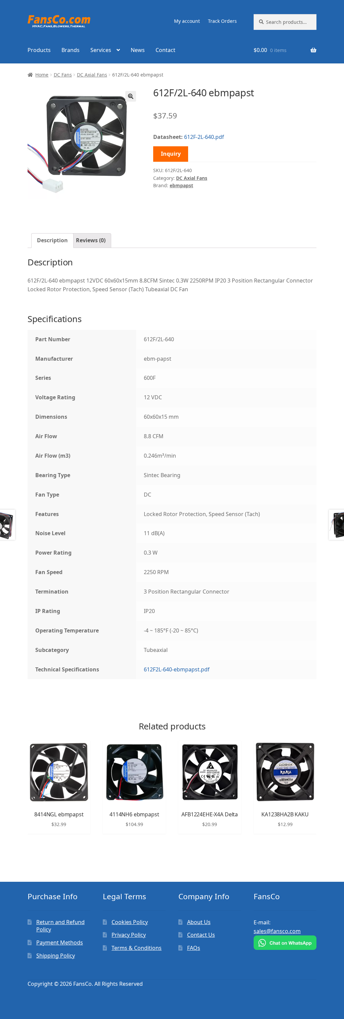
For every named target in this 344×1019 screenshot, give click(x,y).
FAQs (193, 948)
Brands (70, 50)
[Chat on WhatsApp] (285, 942)
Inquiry (171, 153)
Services (100, 50)
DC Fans (63, 74)
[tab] (52, 240)
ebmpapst (181, 185)
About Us (199, 922)
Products (39, 50)
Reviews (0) (90, 240)
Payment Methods (59, 942)
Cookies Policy (130, 922)
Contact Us (201, 934)
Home (41, 74)
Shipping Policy (55, 955)
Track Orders (222, 21)
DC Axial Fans (92, 74)
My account (187, 21)
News (138, 50)
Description (52, 240)
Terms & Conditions (137, 948)
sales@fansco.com (277, 931)
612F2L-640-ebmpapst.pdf (177, 669)
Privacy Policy (129, 934)
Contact (165, 50)
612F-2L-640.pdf (204, 137)
